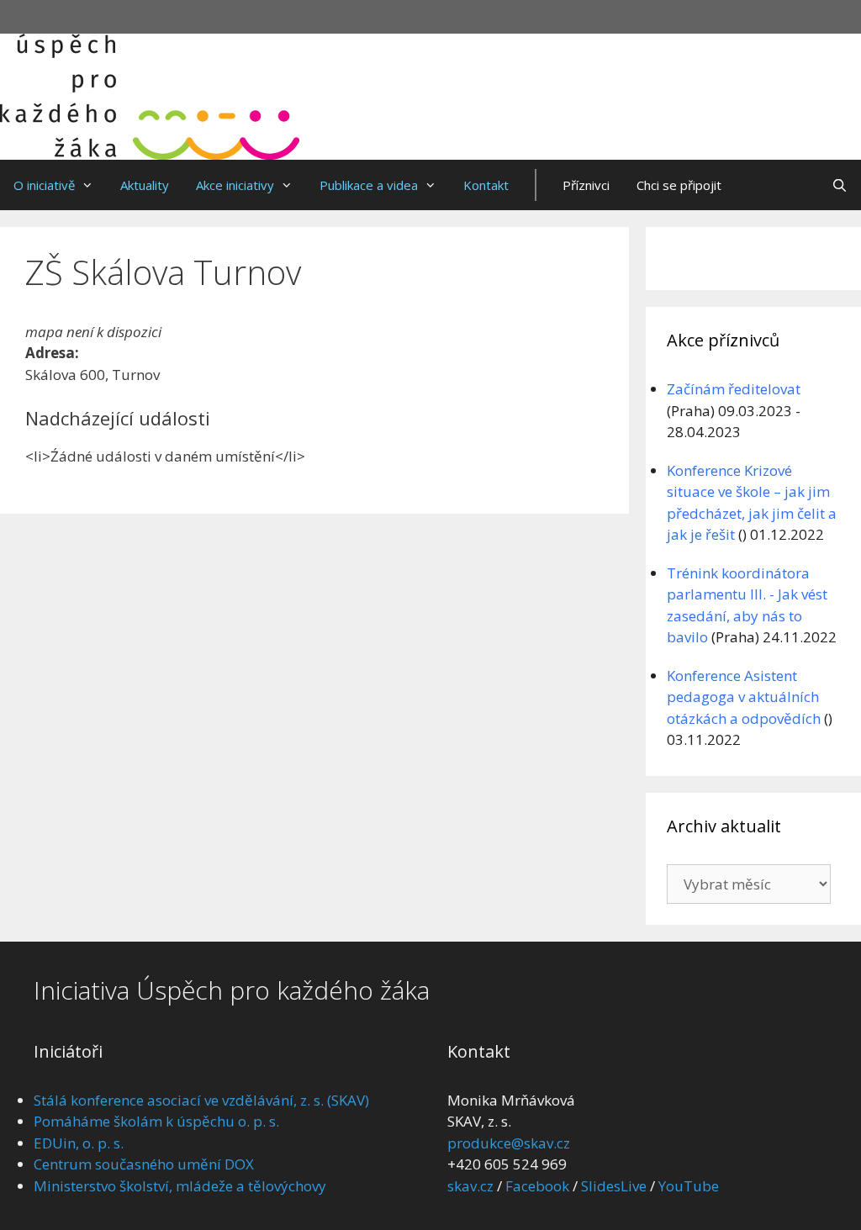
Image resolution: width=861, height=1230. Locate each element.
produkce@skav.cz (508, 1143)
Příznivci (586, 185)
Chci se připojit (679, 185)
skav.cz (470, 1186)
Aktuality (144, 185)
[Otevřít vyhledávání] (839, 185)
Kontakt (486, 185)
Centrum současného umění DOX (144, 1164)
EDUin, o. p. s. (79, 1143)
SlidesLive (614, 1186)
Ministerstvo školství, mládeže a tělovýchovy (180, 1186)
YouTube (688, 1186)
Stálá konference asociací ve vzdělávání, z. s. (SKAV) (201, 1100)
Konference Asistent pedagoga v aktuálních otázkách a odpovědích (744, 697)
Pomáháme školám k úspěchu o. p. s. (156, 1121)
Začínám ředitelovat (733, 389)
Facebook (537, 1186)
